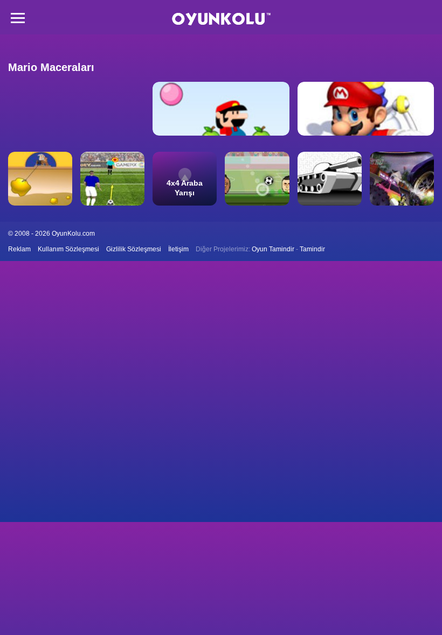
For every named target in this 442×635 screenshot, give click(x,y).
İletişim (178, 249)
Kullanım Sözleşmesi (68, 249)
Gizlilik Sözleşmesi (133, 249)
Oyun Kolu (221, 19)
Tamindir (312, 249)
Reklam (19, 249)
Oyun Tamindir (273, 249)
